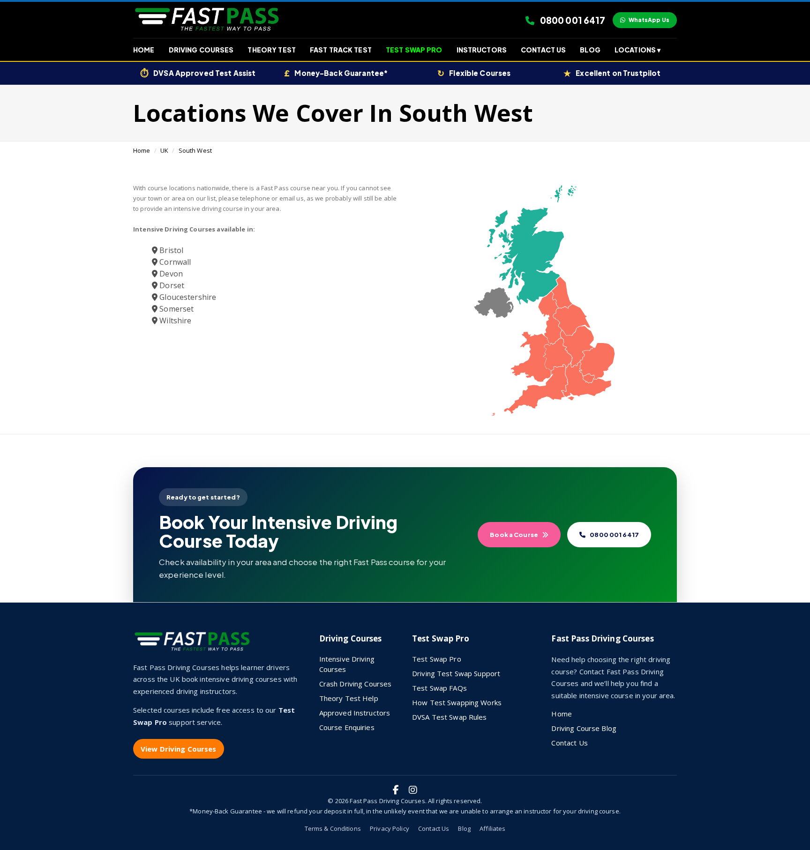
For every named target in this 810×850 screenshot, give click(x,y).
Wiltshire (174, 320)
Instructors (482, 49)
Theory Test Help (348, 698)
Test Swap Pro (414, 49)
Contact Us (543, 49)
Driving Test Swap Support (456, 673)
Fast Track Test (341, 49)
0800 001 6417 (572, 20)
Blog (590, 49)
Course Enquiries (347, 727)
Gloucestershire (187, 297)
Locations (637, 49)
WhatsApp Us (649, 19)
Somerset (176, 309)
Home (144, 49)
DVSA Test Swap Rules (449, 717)
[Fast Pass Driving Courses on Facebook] (396, 790)
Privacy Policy (389, 828)
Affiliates (492, 828)
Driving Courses (201, 49)
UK (164, 150)
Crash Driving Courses (355, 683)
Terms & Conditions (333, 828)
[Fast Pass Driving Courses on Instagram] (413, 790)
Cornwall (174, 262)
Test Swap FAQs (439, 688)
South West (195, 150)
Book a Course (514, 534)
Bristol (170, 250)
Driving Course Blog (583, 728)
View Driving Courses (179, 748)
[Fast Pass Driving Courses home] (194, 645)
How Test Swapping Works (457, 702)
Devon (170, 273)
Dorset (171, 285)
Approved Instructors (354, 712)
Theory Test (271, 49)
